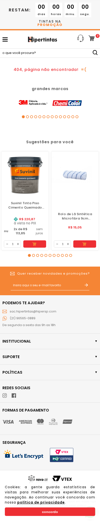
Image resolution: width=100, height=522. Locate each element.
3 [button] (31, 116)
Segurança (14, 442)
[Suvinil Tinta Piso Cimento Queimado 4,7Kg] (25, 175)
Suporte (11, 356)
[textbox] (50, 53)
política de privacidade (41, 502)
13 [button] (72, 116)
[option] (33, 103)
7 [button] (48, 116)
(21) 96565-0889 (22, 318)
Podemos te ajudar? (23, 302)
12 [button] (68, 116)
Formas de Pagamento (25, 410)
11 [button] (64, 116)
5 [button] (39, 116)
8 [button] (52, 116)
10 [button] (60, 116)
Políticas (12, 372)
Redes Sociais (16, 387)
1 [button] (23, 116)
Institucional (16, 341)
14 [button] (76, 116)
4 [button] (35, 116)
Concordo (50, 512)
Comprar (34, 244)
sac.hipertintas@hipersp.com (33, 311)
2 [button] (27, 116)
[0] (91, 39)
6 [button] (43, 116)
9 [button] (56, 116)
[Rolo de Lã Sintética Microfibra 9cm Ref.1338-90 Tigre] (75, 175)
